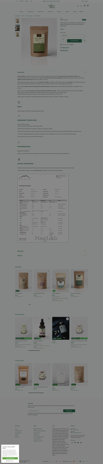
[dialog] (10, 454)
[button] (10, 461)
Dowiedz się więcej (10, 455)
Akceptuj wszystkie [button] (10, 458)
